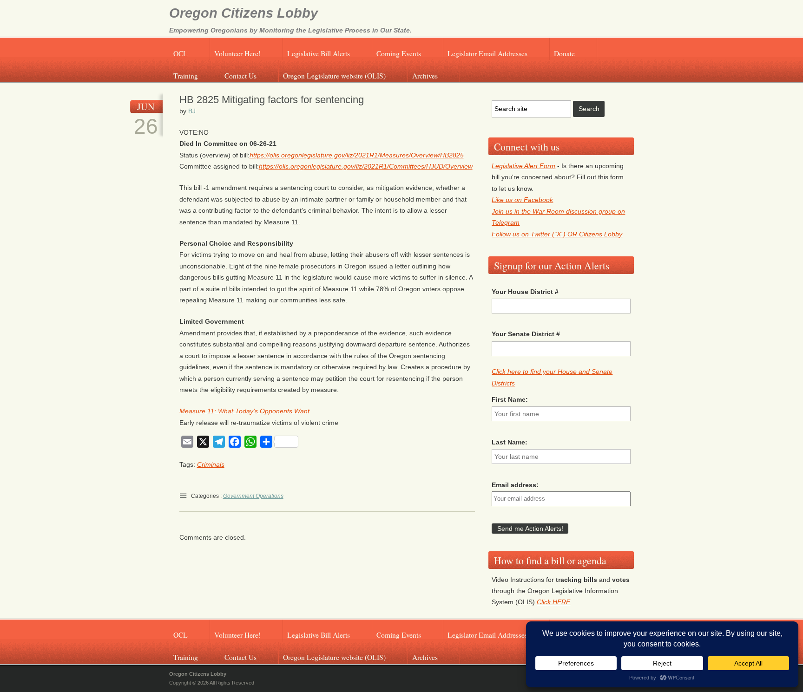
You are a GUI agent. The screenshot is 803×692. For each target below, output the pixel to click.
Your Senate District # (526, 334)
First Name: (510, 399)
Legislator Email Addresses (487, 53)
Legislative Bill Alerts (318, 53)
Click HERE (553, 602)
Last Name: (509, 442)
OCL (180, 53)
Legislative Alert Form (523, 166)
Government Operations (253, 496)
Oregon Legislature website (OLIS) (334, 75)
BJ (192, 111)
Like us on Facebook (522, 199)
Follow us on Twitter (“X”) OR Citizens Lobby (557, 234)
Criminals (210, 464)
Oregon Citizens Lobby (243, 13)
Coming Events (398, 53)
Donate (564, 53)
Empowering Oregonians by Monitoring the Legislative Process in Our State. (290, 30)
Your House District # (525, 291)
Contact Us (240, 75)
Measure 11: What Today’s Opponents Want (244, 411)
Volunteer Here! (237, 53)
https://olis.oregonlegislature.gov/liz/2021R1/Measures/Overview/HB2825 (357, 155)
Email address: (515, 485)
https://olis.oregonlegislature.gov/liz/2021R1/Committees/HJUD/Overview (366, 166)
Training (185, 75)
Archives (425, 75)
